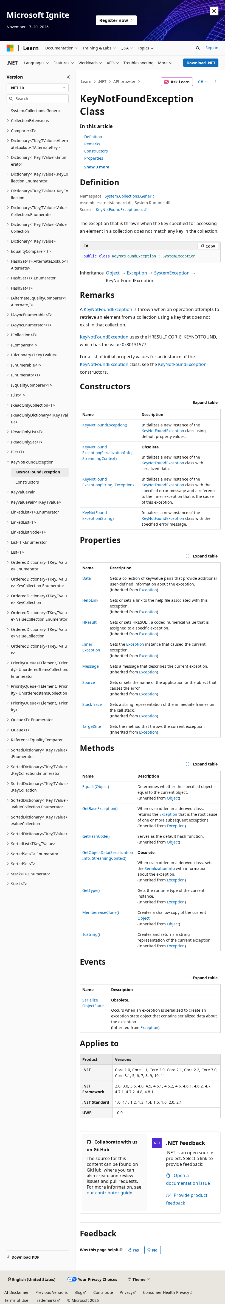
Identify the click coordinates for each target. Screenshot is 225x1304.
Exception (137, 273)
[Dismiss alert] (214, 11)
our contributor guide (109, 1193)
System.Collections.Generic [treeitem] (36, 110)
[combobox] (38, 88)
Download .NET (201, 62)
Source (88, 682)
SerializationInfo (160, 868)
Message (90, 666)
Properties (93, 158)
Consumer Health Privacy (166, 1292)
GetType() (91, 890)
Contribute (103, 1292)
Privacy (126, 1292)
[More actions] (216, 81)
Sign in (212, 47)
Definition (93, 136)
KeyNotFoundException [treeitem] (37, 472)
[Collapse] (68, 77)
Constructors (96, 151)
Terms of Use (16, 1300)
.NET (102, 81)
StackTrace (92, 704)
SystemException (172, 273)
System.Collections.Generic (129, 196)
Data (86, 578)
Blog (78, 1292)
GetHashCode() (95, 836)
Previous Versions (51, 1292)
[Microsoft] (10, 48)
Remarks (92, 143)
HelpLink (90, 600)
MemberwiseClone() (100, 912)
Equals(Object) (95, 786)
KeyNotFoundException (108, 309)
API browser (124, 81)
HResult (89, 622)
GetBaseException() (99, 808)
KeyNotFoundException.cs (119, 209)
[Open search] (197, 48)
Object (113, 273)
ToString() (91, 934)
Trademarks (46, 1300)
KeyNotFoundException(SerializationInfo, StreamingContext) (107, 452)
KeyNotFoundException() (104, 425)
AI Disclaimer (16, 1292)
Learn (86, 81)
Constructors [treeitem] (27, 482)
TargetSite (91, 726)
